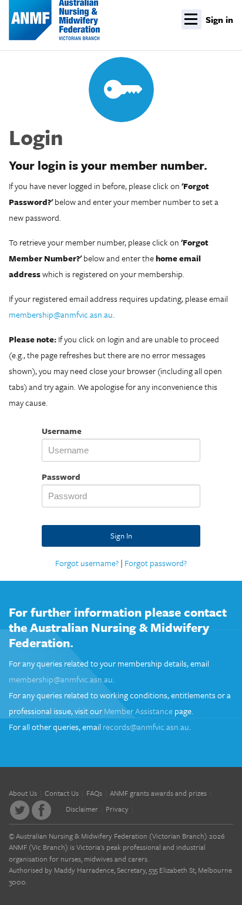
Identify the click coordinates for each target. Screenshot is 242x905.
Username (62, 431)
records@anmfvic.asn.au (146, 727)
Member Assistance (138, 711)
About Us (23, 793)
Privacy (117, 808)
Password (61, 476)
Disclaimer (82, 808)
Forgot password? (156, 563)
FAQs (94, 793)
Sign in (219, 19)
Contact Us (62, 793)
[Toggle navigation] (191, 19)
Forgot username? (87, 563)
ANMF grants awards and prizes (158, 793)
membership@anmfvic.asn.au (61, 314)
